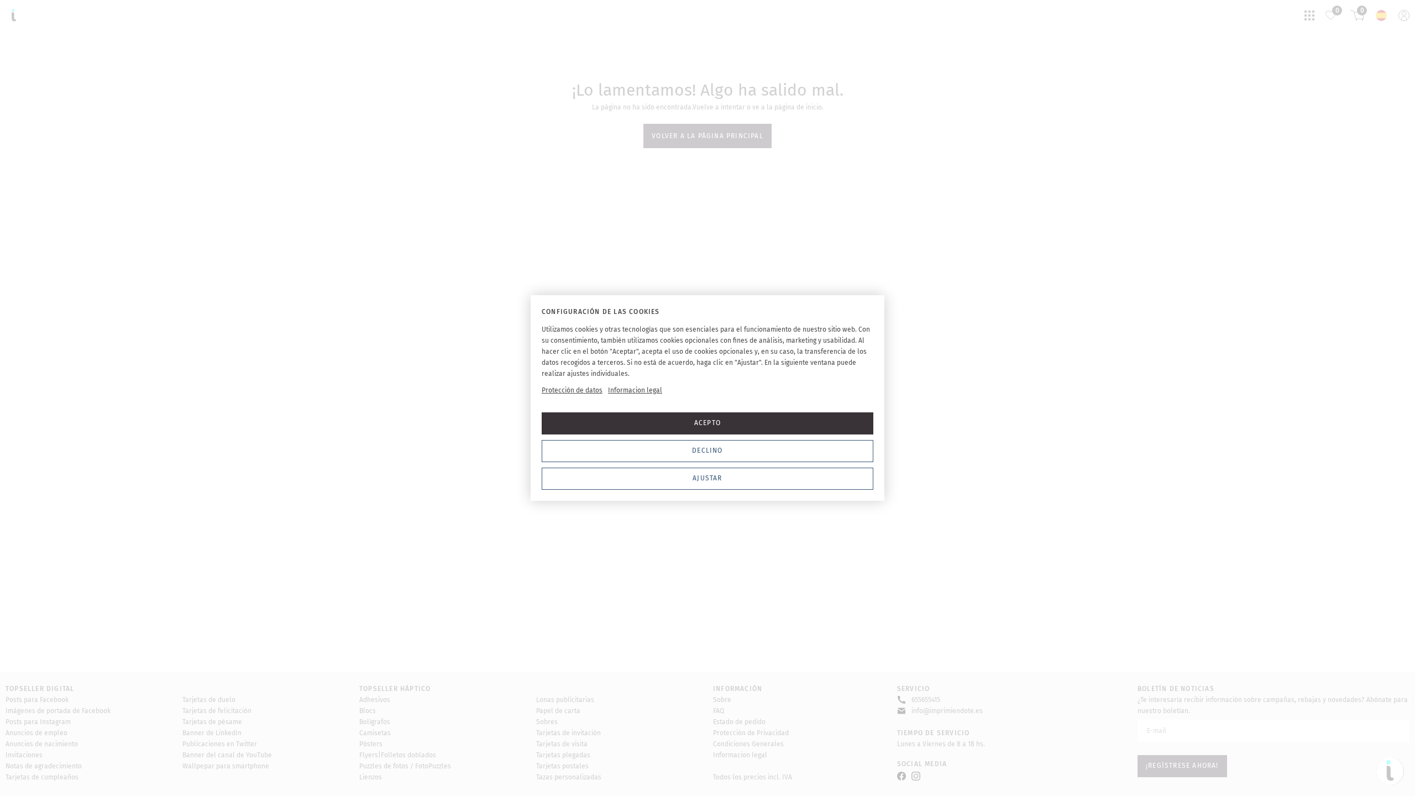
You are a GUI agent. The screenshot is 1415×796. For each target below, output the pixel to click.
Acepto (707, 423)
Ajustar (707, 478)
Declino (707, 450)
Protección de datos (572, 390)
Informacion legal (635, 390)
